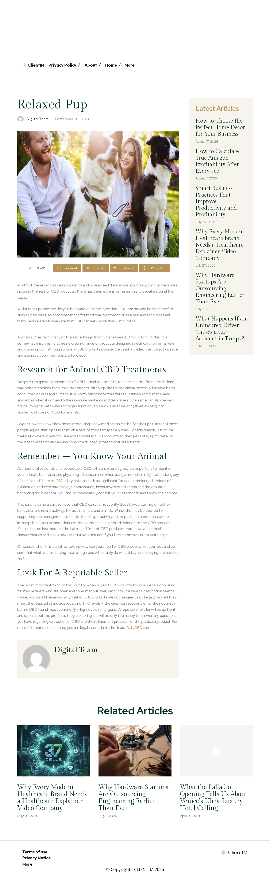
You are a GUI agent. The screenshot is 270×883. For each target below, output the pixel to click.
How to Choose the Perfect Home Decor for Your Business (220, 127)
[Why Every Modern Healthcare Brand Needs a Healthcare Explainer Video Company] (53, 750)
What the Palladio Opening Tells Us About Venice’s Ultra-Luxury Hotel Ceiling (213, 797)
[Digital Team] (21, 119)
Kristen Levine (29, 528)
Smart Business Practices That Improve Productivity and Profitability (216, 201)
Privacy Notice (36, 857)
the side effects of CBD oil (45, 480)
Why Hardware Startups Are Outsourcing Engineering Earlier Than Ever (220, 288)
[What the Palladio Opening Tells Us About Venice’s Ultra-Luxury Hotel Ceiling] (216, 750)
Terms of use (34, 851)
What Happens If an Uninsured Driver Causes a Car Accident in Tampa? (221, 329)
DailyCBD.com (138, 627)
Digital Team (38, 119)
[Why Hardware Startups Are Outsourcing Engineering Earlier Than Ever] (135, 750)
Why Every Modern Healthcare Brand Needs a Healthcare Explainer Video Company (220, 245)
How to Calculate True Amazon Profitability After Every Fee (217, 161)
